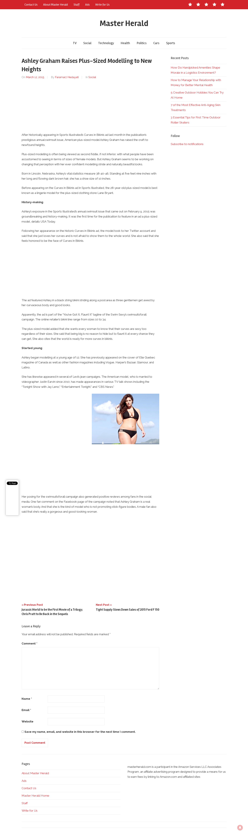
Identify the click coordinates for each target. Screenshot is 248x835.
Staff (76, 4)
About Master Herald (55, 4)
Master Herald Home (35, 795)
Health (125, 43)
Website (27, 721)
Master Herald (124, 23)
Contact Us (30, 4)
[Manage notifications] (240, 827)
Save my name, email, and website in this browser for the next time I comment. (80, 731)
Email (26, 710)
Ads (87, 4)
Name (27, 698)
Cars (156, 43)
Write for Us (102, 4)
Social (87, 43)
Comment (29, 643)
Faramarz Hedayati (67, 77)
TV (75, 43)
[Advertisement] (90, 106)
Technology (106, 43)
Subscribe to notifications (187, 144)
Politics (142, 43)
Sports (170, 43)
